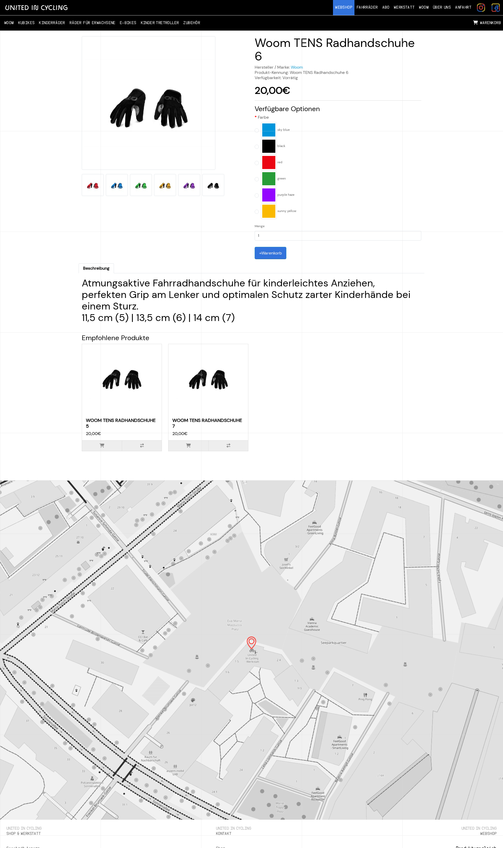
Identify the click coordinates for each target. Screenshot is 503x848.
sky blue (283, 130)
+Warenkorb (270, 253)
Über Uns (442, 7)
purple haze (285, 195)
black (281, 146)
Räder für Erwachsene (92, 23)
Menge (260, 226)
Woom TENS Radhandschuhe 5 (121, 423)
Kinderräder (52, 23)
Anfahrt (463, 7)
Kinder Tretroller (160, 23)
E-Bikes (128, 23)
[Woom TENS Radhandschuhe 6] (148, 104)
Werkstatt (404, 7)
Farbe (263, 117)
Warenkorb (490, 23)
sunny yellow (286, 211)
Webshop (343, 7)
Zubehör (191, 23)
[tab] (96, 268)
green (281, 178)
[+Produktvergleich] (142, 446)
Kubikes (26, 23)
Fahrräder (367, 7)
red (279, 162)
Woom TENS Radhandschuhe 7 (207, 423)
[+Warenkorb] (102, 446)
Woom (424, 7)
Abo (386, 7)
